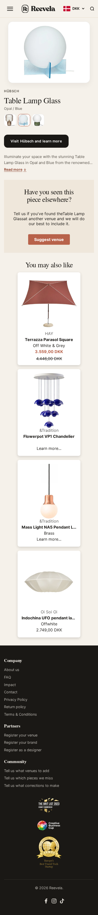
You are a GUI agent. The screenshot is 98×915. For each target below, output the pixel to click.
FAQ (7, 677)
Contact (10, 692)
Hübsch (11, 91)
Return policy (15, 707)
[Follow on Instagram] (54, 902)
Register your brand (20, 742)
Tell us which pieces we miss (28, 778)
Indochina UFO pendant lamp (49, 617)
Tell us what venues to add (26, 771)
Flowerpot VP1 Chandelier (49, 436)
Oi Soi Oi (49, 611)
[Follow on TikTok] (62, 902)
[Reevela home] (38, 9)
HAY (49, 333)
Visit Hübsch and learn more (36, 141)
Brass (49, 533)
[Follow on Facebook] (46, 902)
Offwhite (49, 623)
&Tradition (49, 430)
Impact (10, 685)
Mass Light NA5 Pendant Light (49, 527)
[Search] (91, 8)
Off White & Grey (49, 345)
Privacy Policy (15, 699)
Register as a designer (22, 750)
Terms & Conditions (20, 714)
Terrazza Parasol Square (49, 339)
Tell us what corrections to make (31, 785)
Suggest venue (49, 239)
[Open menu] (10, 9)
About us (11, 670)
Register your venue (20, 735)
